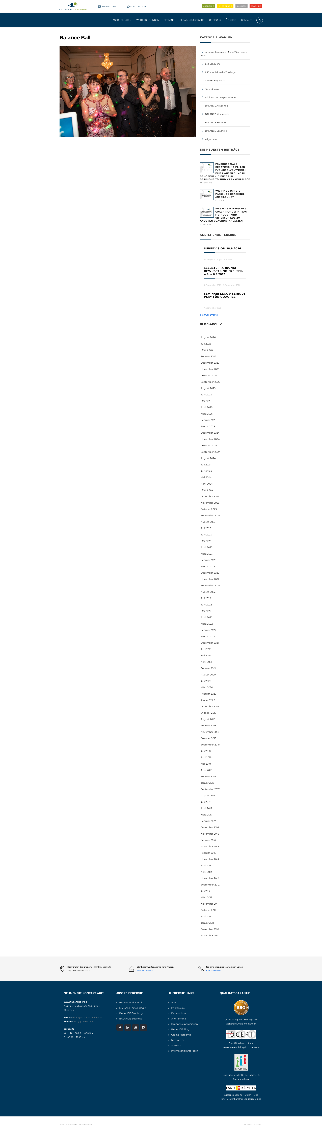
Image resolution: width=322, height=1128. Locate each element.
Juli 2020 (206, 680)
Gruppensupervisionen (184, 1024)
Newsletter (177, 1040)
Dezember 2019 (210, 706)
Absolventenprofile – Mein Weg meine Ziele (224, 54)
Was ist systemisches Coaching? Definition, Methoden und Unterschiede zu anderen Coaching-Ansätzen (224, 214)
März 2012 (206, 897)
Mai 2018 (206, 763)
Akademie (208, 6)
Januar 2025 (208, 426)
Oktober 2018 (208, 738)
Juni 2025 (206, 394)
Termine (169, 20)
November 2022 (210, 579)
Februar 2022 (208, 630)
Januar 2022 (208, 636)
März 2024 (207, 490)
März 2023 (207, 553)
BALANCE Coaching (216, 130)
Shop (233, 20)
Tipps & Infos (212, 89)
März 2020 (207, 687)
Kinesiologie (225, 6)
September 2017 (210, 789)
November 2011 (209, 903)
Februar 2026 (208, 356)
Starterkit (176, 1045)
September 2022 (210, 585)
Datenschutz (178, 1013)
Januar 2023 (208, 566)
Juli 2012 (205, 891)
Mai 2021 (206, 655)
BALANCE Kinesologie (217, 114)
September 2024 (210, 451)
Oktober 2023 (209, 509)
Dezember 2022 (210, 572)
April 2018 (206, 770)
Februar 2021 (208, 668)
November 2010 (210, 935)
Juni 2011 (206, 916)
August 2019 (208, 719)
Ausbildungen (122, 20)
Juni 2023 (206, 534)
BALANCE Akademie (216, 105)
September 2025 (210, 381)
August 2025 (208, 388)
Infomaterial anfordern (184, 1050)
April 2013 (206, 871)
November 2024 (210, 439)
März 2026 (207, 350)
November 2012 (210, 878)
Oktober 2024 (209, 445)
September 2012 (210, 884)
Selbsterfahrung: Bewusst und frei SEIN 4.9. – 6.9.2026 (224, 271)
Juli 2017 (205, 801)
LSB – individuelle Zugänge (220, 72)
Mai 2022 (206, 610)
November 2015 (210, 846)
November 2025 (210, 369)
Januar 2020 (208, 700)
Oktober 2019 (208, 712)
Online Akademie (181, 1034)
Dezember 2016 (210, 827)
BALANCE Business (215, 122)
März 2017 (206, 814)
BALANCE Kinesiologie (132, 1007)
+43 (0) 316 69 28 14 (83, 1022)
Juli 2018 (206, 751)
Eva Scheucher (213, 63)
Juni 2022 (206, 604)
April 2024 (207, 483)
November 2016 (210, 833)
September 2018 (210, 744)
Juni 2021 (206, 649)
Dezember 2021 (210, 642)
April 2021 (206, 661)
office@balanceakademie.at (87, 1018)
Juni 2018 (206, 757)
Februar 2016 (208, 840)
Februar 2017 (208, 821)
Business (241, 6)
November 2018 (210, 731)
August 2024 (208, 458)
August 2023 (208, 521)
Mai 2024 (206, 477)
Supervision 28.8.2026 (222, 248)
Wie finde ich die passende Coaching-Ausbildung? (230, 193)
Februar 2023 (208, 560)
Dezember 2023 (210, 496)
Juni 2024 (206, 470)
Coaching (256, 6)
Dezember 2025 (210, 362)
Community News (215, 80)
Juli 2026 (206, 343)
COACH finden (138, 6)
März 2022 (207, 623)
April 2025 (206, 407)
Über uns (215, 20)
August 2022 (208, 591)
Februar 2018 (208, 776)
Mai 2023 (206, 540)
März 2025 (207, 413)
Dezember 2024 (210, 432)
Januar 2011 (207, 922)
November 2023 (210, 502)
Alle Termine (178, 1018)
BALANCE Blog (109, 6)
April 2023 (206, 547)
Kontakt (246, 20)
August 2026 (208, 337)
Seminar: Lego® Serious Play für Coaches (225, 295)
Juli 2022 (206, 598)
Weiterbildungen (147, 20)
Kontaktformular (145, 971)
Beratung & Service (191, 20)
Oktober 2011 (208, 910)
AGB (174, 1002)
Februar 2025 (208, 420)
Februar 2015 (208, 852)
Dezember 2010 (210, 929)
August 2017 (208, 795)
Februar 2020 (208, 693)
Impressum (178, 1007)
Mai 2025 (206, 400)
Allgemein (211, 139)
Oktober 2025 (209, 375)
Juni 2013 (206, 865)
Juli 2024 (206, 464)
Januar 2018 (207, 782)
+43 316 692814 (213, 971)
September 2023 (210, 515)
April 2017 (206, 808)
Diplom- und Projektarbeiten (221, 97)
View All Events (209, 315)
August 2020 (208, 674)
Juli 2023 (206, 528)
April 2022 (206, 617)
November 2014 (210, 859)
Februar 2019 (208, 725)
